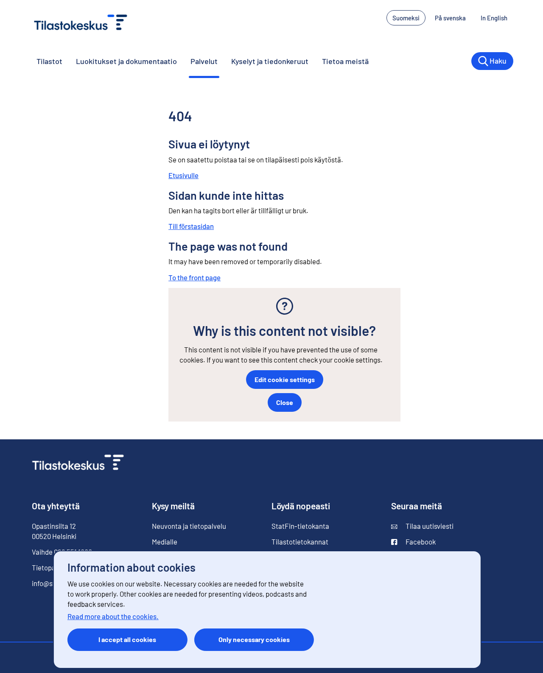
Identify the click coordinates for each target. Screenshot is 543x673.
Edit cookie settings (285, 379)
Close (284, 402)
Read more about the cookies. (113, 616)
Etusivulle (183, 175)
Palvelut (204, 61)
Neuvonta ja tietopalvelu (189, 526)
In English (497, 18)
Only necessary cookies (254, 639)
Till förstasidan (191, 226)
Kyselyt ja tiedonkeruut (269, 61)
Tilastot (49, 61)
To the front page (194, 277)
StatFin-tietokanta (300, 526)
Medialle (164, 541)
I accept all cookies (127, 639)
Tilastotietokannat (300, 541)
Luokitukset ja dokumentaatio (126, 61)
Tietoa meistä (345, 61)
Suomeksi (406, 18)
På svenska (453, 18)
